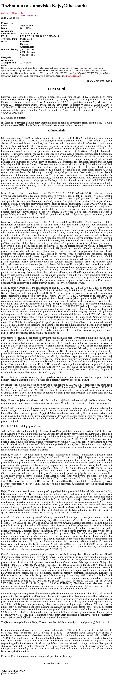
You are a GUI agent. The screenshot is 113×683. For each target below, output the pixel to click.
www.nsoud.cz (74, 76)
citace (22, 15)
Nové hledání (18, 13)
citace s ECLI (32, 15)
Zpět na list (6, 13)
